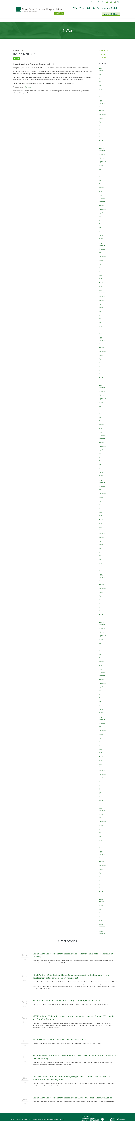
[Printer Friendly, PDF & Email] (53, 58)
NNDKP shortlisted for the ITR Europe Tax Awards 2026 (59, 1039)
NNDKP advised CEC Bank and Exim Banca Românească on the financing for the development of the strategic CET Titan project (71, 976)
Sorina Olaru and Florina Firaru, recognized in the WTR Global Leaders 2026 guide (72, 1097)
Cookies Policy (42, 1119)
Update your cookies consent (55, 1119)
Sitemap (11, 1119)
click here (28, 87)
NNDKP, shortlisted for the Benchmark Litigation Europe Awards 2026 (66, 1000)
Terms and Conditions (21, 1119)
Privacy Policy (33, 1119)
